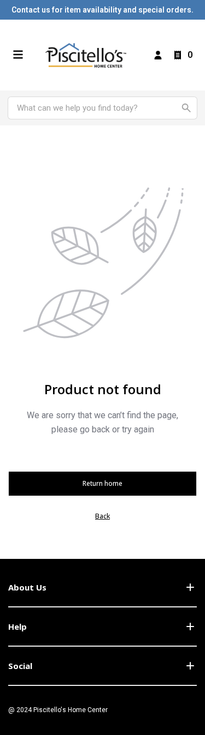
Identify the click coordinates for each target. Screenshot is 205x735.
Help (17, 626)
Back (102, 516)
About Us (27, 587)
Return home (102, 483)
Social (20, 665)
